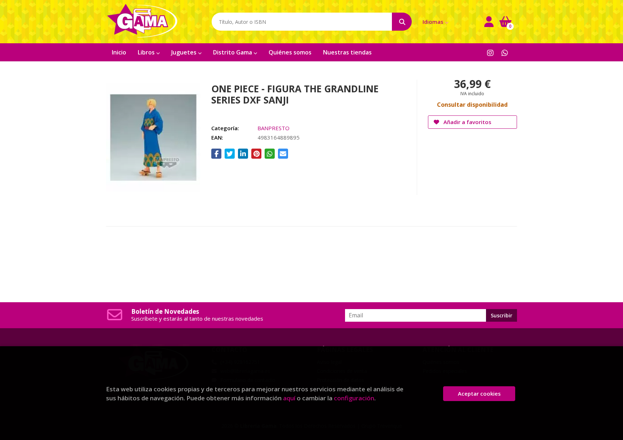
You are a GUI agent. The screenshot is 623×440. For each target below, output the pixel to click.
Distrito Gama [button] (233, 52)
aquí (289, 398)
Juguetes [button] (184, 52)
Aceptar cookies (479, 393)
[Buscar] (402, 22)
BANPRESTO (273, 128)
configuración (354, 398)
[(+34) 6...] (505, 52)
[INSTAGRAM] (490, 52)
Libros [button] (147, 52)
